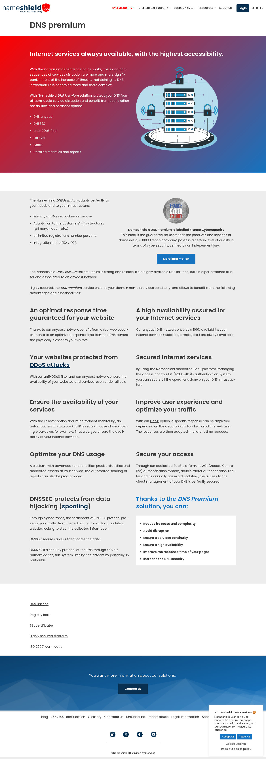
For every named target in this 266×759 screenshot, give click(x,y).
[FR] (261, 8)
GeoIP (38, 145)
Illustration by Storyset (142, 753)
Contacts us (113, 717)
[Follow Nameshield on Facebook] (139, 736)
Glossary (95, 717)
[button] (133, 8)
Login (243, 8)
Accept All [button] (228, 736)
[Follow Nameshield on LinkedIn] (112, 736)
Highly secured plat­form (49, 636)
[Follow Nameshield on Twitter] (126, 736)
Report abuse (158, 717)
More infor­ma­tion (176, 259)
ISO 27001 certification (68, 717)
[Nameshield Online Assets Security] (26, 8)
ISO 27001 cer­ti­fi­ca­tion (47, 646)
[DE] (257, 8)
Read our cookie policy (236, 748)
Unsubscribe (135, 717)
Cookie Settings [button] (236, 744)
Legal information (185, 717)
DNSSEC (39, 124)
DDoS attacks (50, 365)
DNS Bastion (39, 604)
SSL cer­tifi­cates (42, 625)
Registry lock (39, 615)
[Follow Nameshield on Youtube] (153, 736)
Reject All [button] (244, 736)
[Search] (253, 8)
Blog (44, 717)
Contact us (133, 689)
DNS (120, 80)
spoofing (75, 506)
